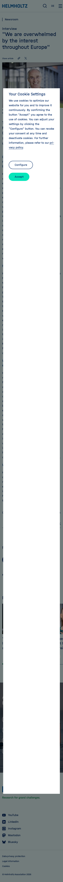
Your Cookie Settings (27, 94)
